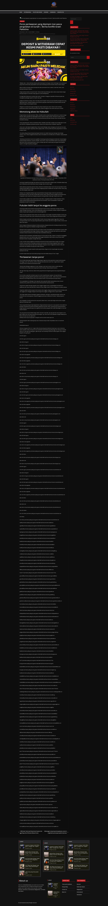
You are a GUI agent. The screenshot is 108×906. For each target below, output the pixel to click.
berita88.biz (52, 544)
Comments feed (73, 122)
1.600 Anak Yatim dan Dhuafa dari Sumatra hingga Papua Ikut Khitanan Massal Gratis (31, 832)
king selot (45, 328)
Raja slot (28, 331)
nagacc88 (22, 701)
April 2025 (72, 87)
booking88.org (54, 550)
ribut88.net (51, 813)
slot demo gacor (23, 379)
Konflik (35, 33)
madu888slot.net (55, 676)
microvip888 (22, 826)
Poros (49, 33)
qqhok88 (21, 795)
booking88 (22, 550)
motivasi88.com (54, 698)
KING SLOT (30, 328)
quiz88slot (22, 801)
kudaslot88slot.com (56, 666)
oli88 (21, 732)
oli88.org (50, 732)
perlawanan (46, 33)
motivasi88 (22, 698)
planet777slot (22, 763)
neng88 (21, 707)
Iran (27, 33)
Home (20, 12)
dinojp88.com (53, 560)
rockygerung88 (23, 820)
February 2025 (73, 91)
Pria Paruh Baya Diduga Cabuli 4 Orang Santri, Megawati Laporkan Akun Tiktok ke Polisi (32, 859)
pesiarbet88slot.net (56, 757)
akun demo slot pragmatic (25, 398)
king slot (33, 329)
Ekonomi (46, 12)
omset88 (21, 735)
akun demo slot (23, 416)
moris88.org (52, 694)
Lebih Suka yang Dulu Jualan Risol (77, 45)
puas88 (21, 779)
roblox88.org (52, 817)
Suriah (52, 33)
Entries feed (72, 120)
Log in (71, 118)
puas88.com (51, 779)
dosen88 (21, 563)
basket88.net (52, 538)
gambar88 (22, 582)
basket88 (21, 538)
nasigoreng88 (22, 704)
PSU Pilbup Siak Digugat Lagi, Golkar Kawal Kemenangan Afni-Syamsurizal (32, 866)
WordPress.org (73, 124)
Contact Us (64, 889)
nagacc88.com (53, 701)
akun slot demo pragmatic (25, 404)
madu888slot (22, 676)
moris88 (21, 694)
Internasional (27, 12)
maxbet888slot (23, 682)
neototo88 (22, 710)
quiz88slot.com (54, 801)
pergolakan (41, 33)
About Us (64, 892)
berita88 (21, 544)
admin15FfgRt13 (32, 32)
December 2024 (73, 95)
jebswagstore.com (57, 382)
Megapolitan (61, 12)
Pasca (38, 33)
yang (54, 33)
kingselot (21, 332)
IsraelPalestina (31, 33)
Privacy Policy (65, 886)
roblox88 (21, 817)
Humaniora (53, 12)
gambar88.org (53, 582)
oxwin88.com (52, 741)
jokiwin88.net (53, 638)
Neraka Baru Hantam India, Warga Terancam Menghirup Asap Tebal (32, 852)
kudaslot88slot (23, 666)
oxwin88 (21, 741)
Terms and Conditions (67, 884)
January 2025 (72, 93)
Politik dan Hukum (37, 12)
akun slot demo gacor (24, 391)
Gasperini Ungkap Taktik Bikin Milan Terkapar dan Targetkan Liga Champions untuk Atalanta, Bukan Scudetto (79, 32)
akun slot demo (23, 410)
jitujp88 (21, 635)
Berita (22, 33)
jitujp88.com (52, 635)
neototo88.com (54, 710)
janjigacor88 (22, 632)
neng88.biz (52, 707)
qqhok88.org (52, 795)
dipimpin (24, 33)
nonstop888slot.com (57, 723)
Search (71, 22)
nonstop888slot (23, 723)
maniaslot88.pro (55, 679)
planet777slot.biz (55, 763)
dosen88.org (52, 563)
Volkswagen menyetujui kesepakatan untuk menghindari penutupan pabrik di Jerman (55, 832)
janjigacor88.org (55, 632)
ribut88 (21, 813)
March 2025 (72, 89)
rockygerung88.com (56, 820)
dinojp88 (21, 560)
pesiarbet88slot (23, 757)
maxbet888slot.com (57, 682)
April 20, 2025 (29, 848)
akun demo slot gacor (24, 385)
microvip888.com (54, 826)
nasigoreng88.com (56, 704)
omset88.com (53, 735)
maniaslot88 (22, 679)
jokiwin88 (21, 638)
